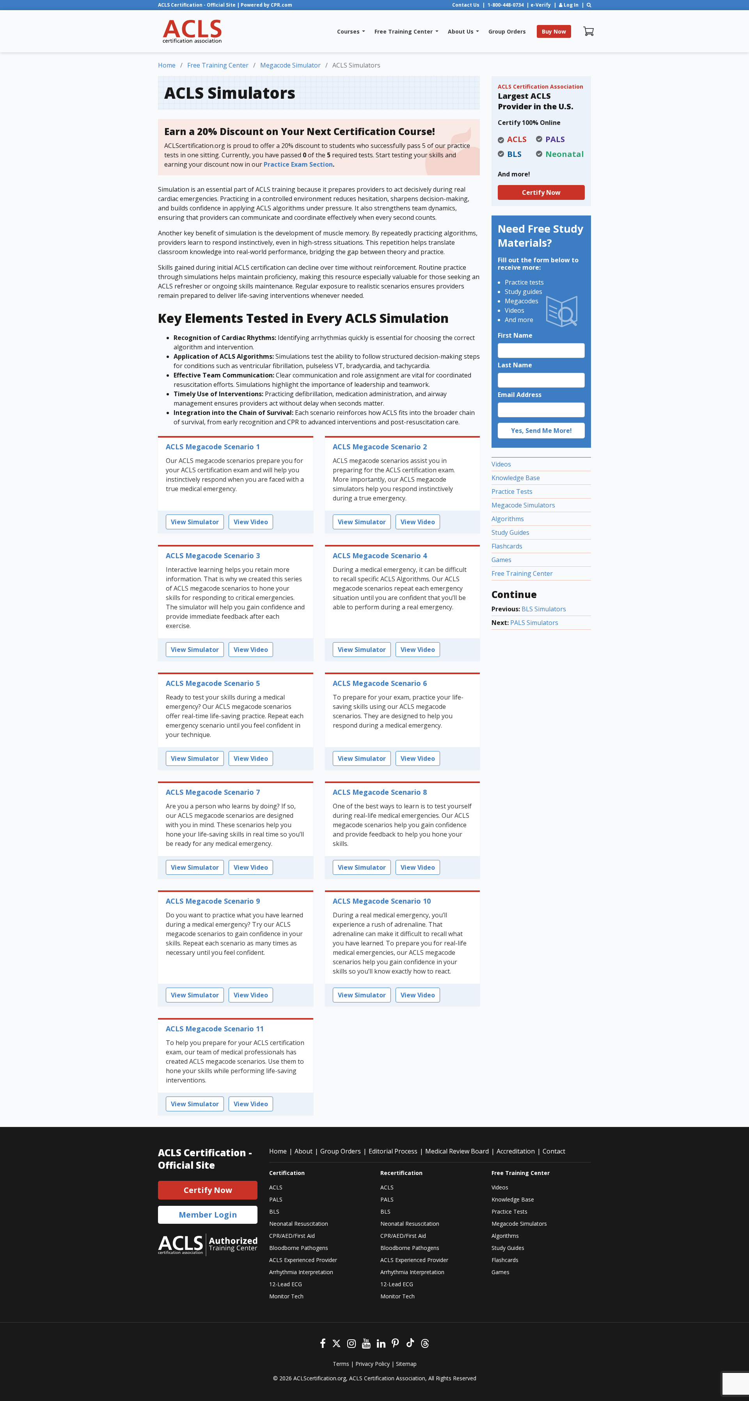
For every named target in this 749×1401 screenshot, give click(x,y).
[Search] (589, 5)
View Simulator (195, 522)
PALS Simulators (534, 622)
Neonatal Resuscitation (298, 1223)
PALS (275, 1199)
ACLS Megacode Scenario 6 (380, 683)
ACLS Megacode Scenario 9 (213, 901)
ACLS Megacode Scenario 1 (213, 446)
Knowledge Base (516, 478)
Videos (501, 464)
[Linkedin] (381, 1342)
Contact (554, 1151)
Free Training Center (522, 573)
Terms (341, 1363)
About (303, 1151)
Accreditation (516, 1151)
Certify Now (541, 192)
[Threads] (425, 1342)
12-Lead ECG (285, 1284)
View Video (251, 522)
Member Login (208, 1214)
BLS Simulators (544, 609)
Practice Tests (512, 491)
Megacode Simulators (523, 505)
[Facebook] (323, 1342)
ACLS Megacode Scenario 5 (213, 683)
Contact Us (465, 5)
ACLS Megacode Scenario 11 (215, 1028)
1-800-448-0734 (506, 5)
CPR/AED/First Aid (292, 1235)
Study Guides (510, 532)
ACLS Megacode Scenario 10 (382, 901)
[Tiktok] (409, 1342)
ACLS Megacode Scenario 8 (380, 792)
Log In (571, 5)
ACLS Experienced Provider (303, 1260)
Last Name (515, 365)
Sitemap (406, 1363)
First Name (515, 335)
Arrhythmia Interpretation (301, 1272)
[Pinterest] (395, 1342)
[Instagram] (351, 1342)
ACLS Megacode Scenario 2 (380, 446)
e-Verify (541, 5)
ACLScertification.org (319, 1378)
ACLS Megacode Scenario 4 (380, 555)
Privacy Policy (372, 1363)
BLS (274, 1211)
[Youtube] (366, 1342)
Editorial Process (393, 1151)
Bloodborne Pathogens (298, 1247)
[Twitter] (336, 1342)
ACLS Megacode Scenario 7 (213, 792)
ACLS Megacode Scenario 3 (213, 555)
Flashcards (507, 546)
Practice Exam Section (298, 164)
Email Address (519, 394)
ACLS (275, 1187)
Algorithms (508, 518)
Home (278, 1151)
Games (501, 559)
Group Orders (340, 1151)
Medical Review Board (457, 1151)
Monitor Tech (286, 1296)
